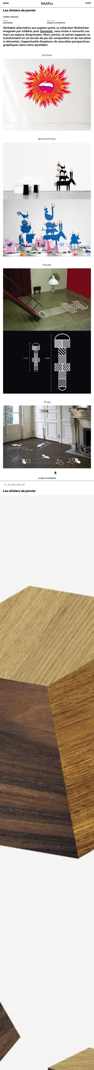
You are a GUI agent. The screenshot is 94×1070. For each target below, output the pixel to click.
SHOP (88, 3)
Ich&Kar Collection (10, 17)
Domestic (46, 31)
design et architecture (56, 23)
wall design (8, 23)
